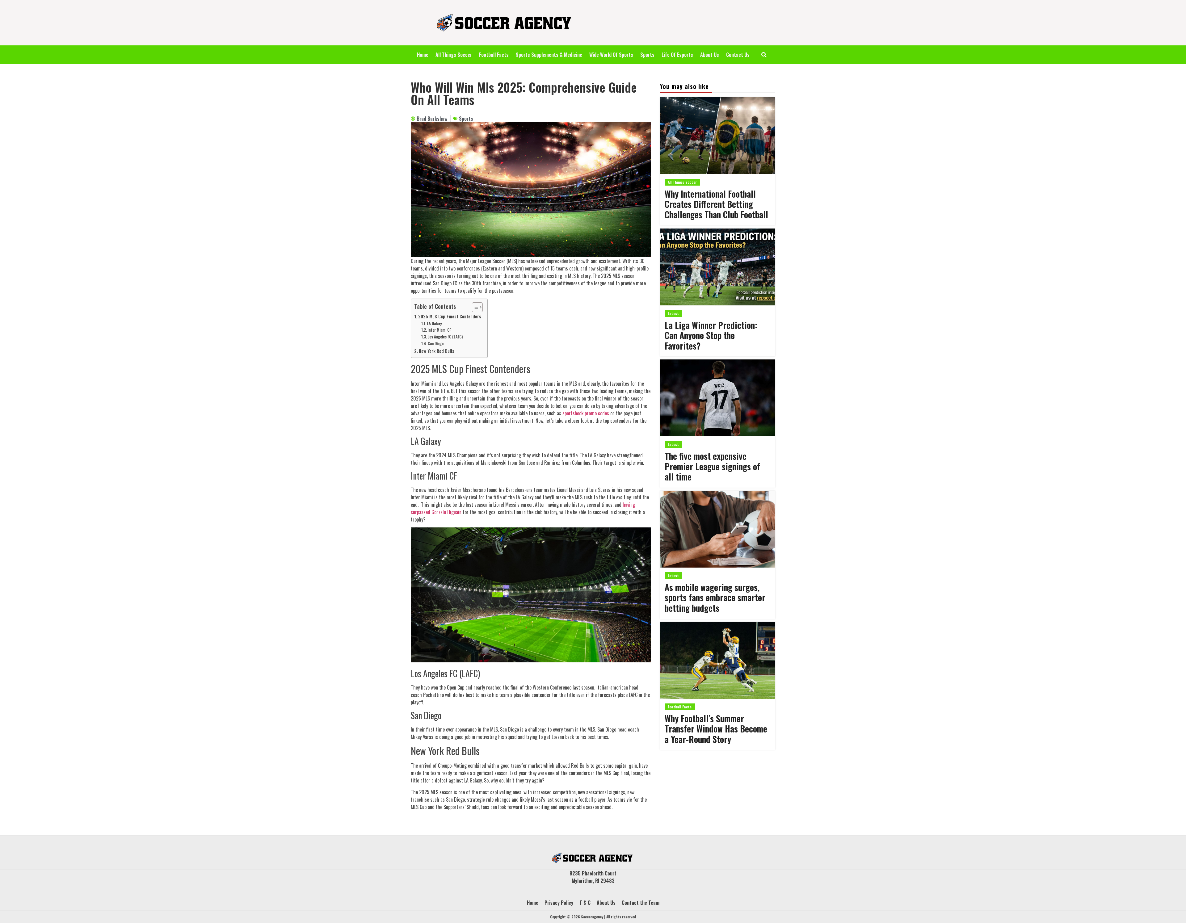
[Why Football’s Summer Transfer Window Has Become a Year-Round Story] (717, 660)
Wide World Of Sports (611, 54)
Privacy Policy (559, 902)
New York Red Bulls (436, 351)
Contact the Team (640, 902)
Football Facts (494, 54)
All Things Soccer (453, 54)
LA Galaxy (434, 323)
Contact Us (738, 54)
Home (422, 54)
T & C (585, 902)
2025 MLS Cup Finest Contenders (449, 316)
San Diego (436, 343)
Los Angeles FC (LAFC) (445, 337)
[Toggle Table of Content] (474, 307)
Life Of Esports (677, 54)
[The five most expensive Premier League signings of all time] (717, 397)
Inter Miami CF (439, 330)
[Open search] (764, 54)
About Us (709, 54)
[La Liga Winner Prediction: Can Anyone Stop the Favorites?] (717, 267)
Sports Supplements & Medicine (549, 54)
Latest (673, 313)
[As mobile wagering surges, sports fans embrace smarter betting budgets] (717, 529)
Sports (647, 54)
